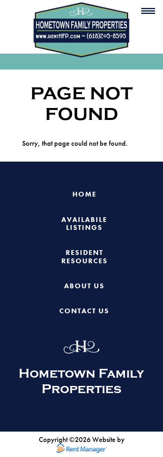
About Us (84, 286)
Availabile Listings (84, 224)
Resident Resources (84, 257)
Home (84, 194)
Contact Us (84, 311)
